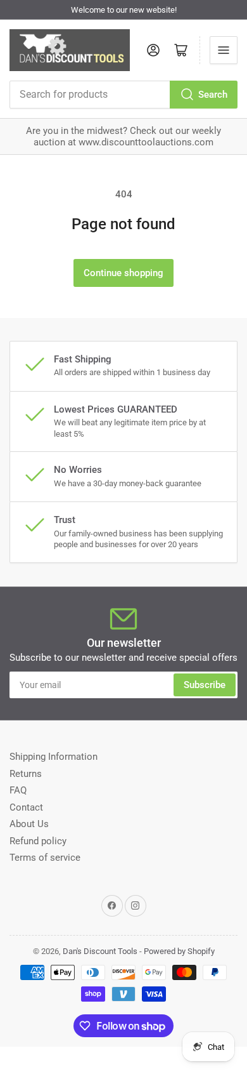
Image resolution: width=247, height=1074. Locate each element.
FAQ (18, 790)
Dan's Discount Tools (100, 951)
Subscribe (204, 685)
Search (212, 94)
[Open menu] (224, 50)
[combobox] (124, 95)
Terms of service (45, 857)
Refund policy (38, 841)
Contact (26, 807)
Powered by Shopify (179, 951)
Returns (26, 773)
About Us (29, 824)
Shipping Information (54, 756)
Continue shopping (123, 273)
